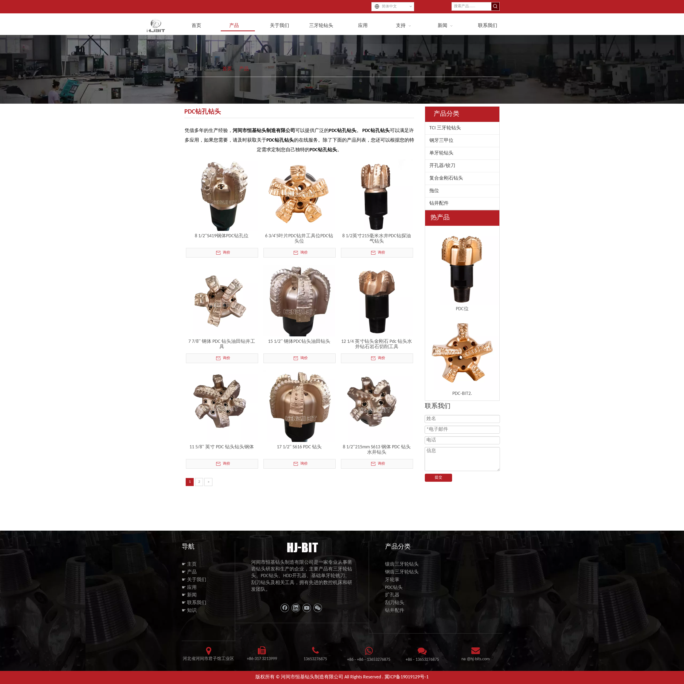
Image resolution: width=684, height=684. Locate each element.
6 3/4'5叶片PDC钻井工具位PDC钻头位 (299, 239)
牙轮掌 (392, 579)
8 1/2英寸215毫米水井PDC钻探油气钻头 (376, 239)
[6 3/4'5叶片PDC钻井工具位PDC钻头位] (299, 194)
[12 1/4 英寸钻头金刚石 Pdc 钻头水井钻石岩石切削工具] (377, 300)
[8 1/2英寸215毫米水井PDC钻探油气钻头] (377, 194)
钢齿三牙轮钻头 (402, 572)
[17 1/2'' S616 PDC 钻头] (299, 411)
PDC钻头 (394, 587)
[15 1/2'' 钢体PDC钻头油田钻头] (299, 306)
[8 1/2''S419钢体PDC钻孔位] (222, 198)
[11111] (302, 547)
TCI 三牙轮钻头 (445, 128)
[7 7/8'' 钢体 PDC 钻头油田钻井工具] (222, 300)
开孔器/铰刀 (442, 165)
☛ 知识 (189, 610)
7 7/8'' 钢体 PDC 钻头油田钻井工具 (221, 344)
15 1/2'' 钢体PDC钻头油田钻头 (299, 341)
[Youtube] (306, 608)
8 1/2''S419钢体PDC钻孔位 (221, 236)
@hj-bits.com (478, 659)
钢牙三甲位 (441, 140)
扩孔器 (392, 595)
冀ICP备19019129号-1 (406, 677)
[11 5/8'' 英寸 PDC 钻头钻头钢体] (222, 406)
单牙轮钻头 (441, 153)
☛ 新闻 (189, 595)
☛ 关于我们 (194, 579)
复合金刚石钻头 (446, 178)
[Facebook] (285, 608)
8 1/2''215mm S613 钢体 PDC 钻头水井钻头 (377, 450)
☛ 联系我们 (194, 602)
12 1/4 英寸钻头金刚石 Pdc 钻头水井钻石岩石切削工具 (376, 344)
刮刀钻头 (394, 602)
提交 (438, 478)
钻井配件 (439, 203)
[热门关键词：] (495, 6)
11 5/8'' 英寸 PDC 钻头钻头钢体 (221, 447)
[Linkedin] (296, 608)
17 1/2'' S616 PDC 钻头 (299, 447)
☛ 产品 (189, 572)
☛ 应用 (189, 587)
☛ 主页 (189, 564)
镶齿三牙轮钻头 (402, 564)
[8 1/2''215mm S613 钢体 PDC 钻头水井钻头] (377, 406)
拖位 (434, 190)
